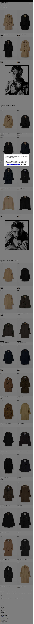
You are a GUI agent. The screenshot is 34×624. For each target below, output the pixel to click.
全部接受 (9, 164)
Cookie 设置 (23, 164)
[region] (16, 160)
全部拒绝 (16, 164)
